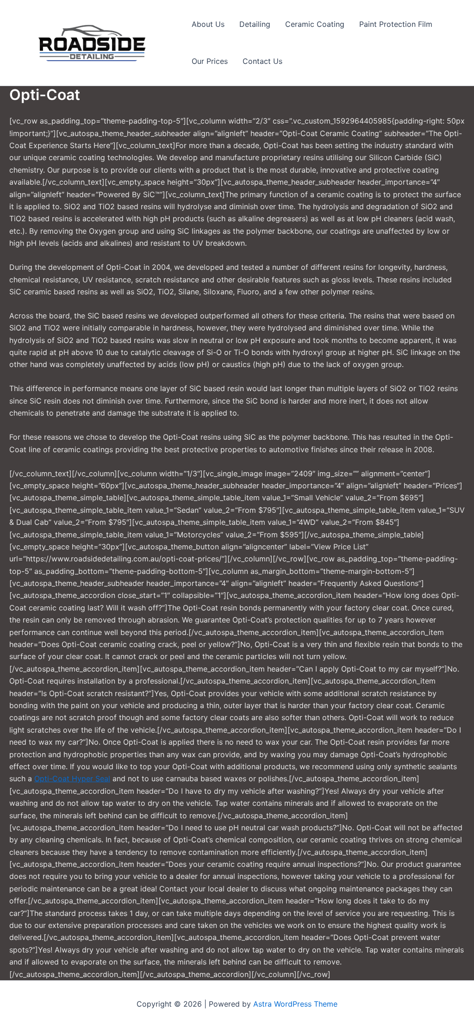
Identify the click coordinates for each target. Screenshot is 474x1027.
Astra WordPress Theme (295, 1003)
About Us (208, 24)
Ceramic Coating (314, 24)
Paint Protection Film (395, 24)
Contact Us (262, 61)
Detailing (254, 24)
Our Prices (210, 61)
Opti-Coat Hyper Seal (72, 778)
